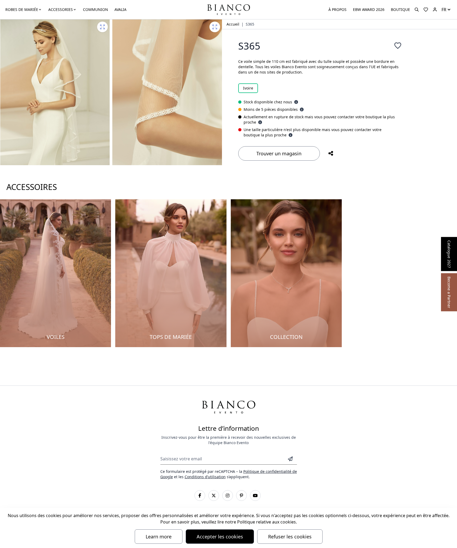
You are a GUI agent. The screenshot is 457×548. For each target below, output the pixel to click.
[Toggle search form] (416, 9)
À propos (337, 9)
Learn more (159, 536)
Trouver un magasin (278, 153)
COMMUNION (95, 9)
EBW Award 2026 (368, 9)
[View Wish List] (425, 9)
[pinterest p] (241, 495)
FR (444, 10)
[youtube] (255, 495)
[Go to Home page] (228, 9)
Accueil (232, 24)
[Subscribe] (290, 459)
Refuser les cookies (290, 536)
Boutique (400, 9)
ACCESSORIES (60, 9)
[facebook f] (199, 495)
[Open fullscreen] (102, 27)
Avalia (120, 9)
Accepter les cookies (220, 536)
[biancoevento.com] (434, 9)
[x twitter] (213, 495)
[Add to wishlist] (398, 45)
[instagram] (227, 495)
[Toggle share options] (330, 153)
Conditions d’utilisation (205, 476)
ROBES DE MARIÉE (21, 9)
